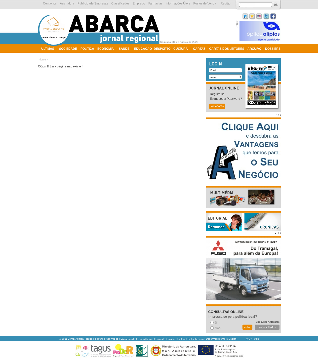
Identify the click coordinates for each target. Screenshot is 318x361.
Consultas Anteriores (267, 321)
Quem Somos (145, 339)
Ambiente (49, 55)
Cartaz (199, 49)
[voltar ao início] (100, 45)
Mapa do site (127, 339)
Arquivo (254, 49)
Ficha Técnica (196, 339)
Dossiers (272, 49)
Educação (143, 49)
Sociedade (68, 49)
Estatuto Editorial (165, 339)
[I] (245, 15)
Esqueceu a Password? (226, 99)
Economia (105, 49)
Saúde (124, 49)
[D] (252, 15)
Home (42, 59)
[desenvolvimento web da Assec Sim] (248, 339)
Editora (181, 339)
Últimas (47, 49)
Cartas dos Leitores (226, 49)
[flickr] (259, 15)
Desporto (162, 49)
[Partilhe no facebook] (273, 15)
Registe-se (217, 94)
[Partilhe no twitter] (266, 15)
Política (87, 49)
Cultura (180, 49)
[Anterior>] (216, 106)
